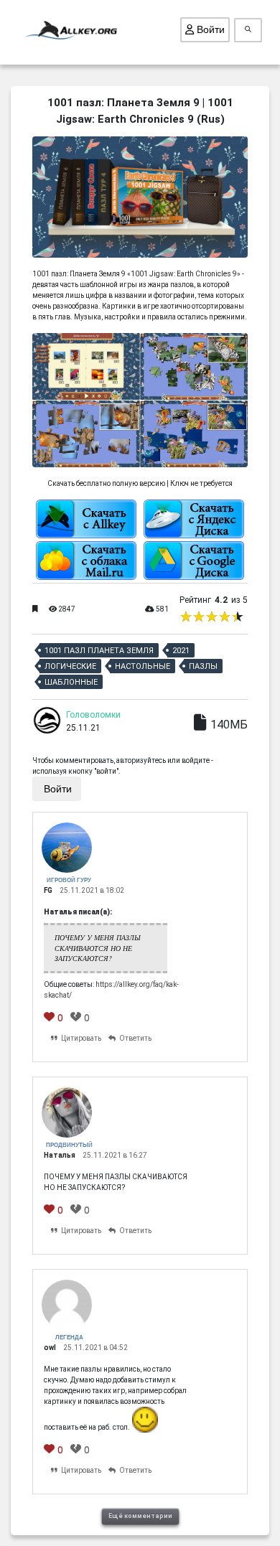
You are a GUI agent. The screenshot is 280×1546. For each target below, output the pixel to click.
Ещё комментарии (140, 1515)
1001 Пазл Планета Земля (99, 650)
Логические (70, 666)
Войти (209, 29)
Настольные (142, 666)
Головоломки (93, 715)
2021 (181, 650)
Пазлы (203, 666)
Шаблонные (71, 682)
